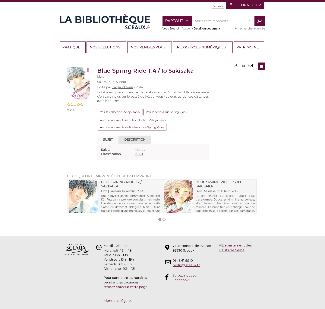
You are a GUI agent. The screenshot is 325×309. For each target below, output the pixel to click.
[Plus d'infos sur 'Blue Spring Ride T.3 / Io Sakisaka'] (178, 202)
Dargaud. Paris (122, 87)
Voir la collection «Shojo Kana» (120, 112)
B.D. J (139, 154)
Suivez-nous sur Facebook (185, 278)
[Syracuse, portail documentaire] (105, 21)
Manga (140, 149)
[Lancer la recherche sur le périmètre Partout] (259, 21)
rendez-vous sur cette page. (126, 287)
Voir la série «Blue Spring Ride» (166, 112)
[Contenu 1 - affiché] (159, 219)
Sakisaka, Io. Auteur (111, 82)
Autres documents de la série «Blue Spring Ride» (132, 127)
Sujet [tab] (108, 139)
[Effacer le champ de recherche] (249, 21)
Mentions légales (118, 301)
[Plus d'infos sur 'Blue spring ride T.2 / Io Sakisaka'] (83, 202)
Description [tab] (135, 139)
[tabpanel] (153, 152)
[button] (78, 84)
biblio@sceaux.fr (186, 265)
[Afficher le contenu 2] (164, 219)
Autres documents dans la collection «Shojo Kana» (133, 120)
